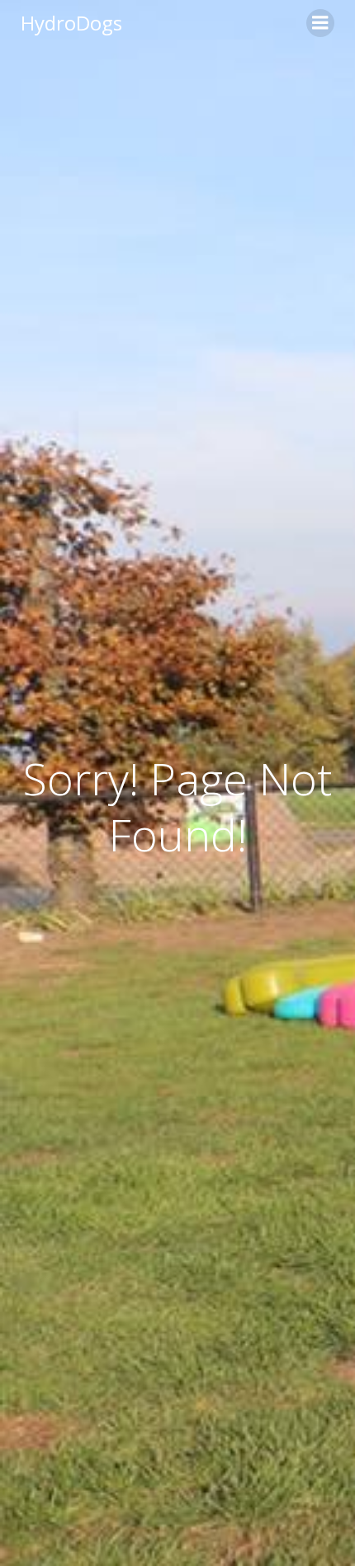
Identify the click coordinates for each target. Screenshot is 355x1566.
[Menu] (320, 23)
